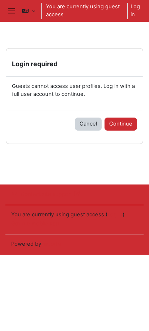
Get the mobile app (35, 223)
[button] (28, 11)
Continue (120, 123)
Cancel (88, 123)
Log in (135, 10)
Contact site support (46, 194)
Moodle (52, 244)
